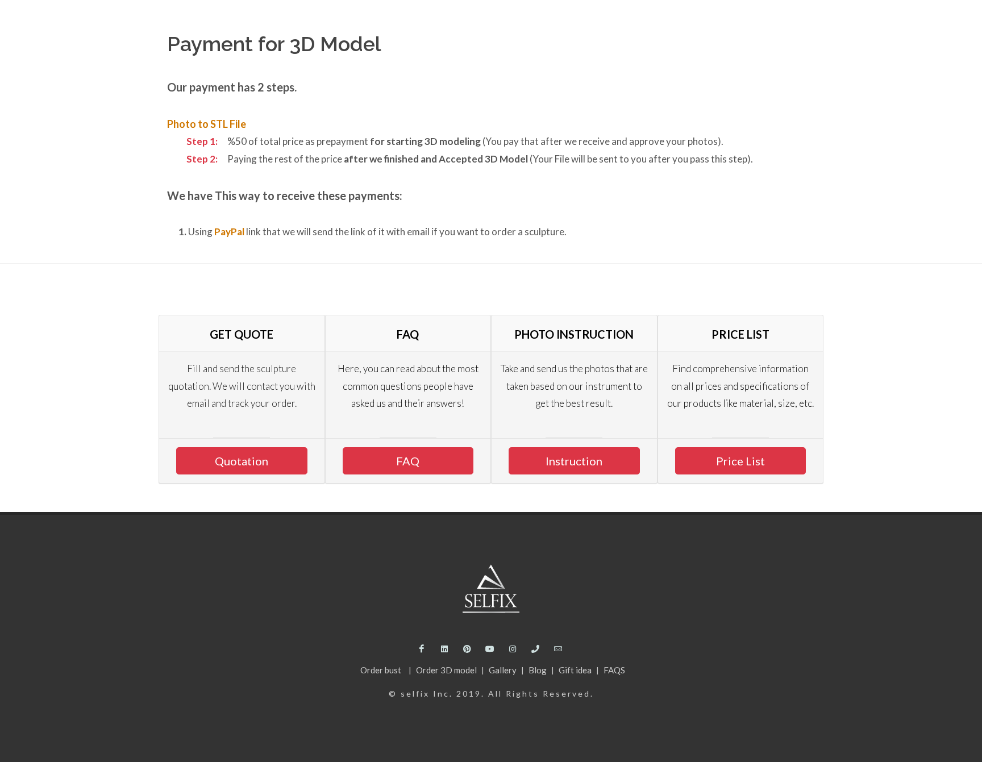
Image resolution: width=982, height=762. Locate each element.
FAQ (407, 461)
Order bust (381, 670)
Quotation (241, 461)
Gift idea (576, 670)
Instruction (574, 461)
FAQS (614, 670)
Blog (538, 670)
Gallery (503, 670)
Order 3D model (447, 670)
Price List (740, 461)
